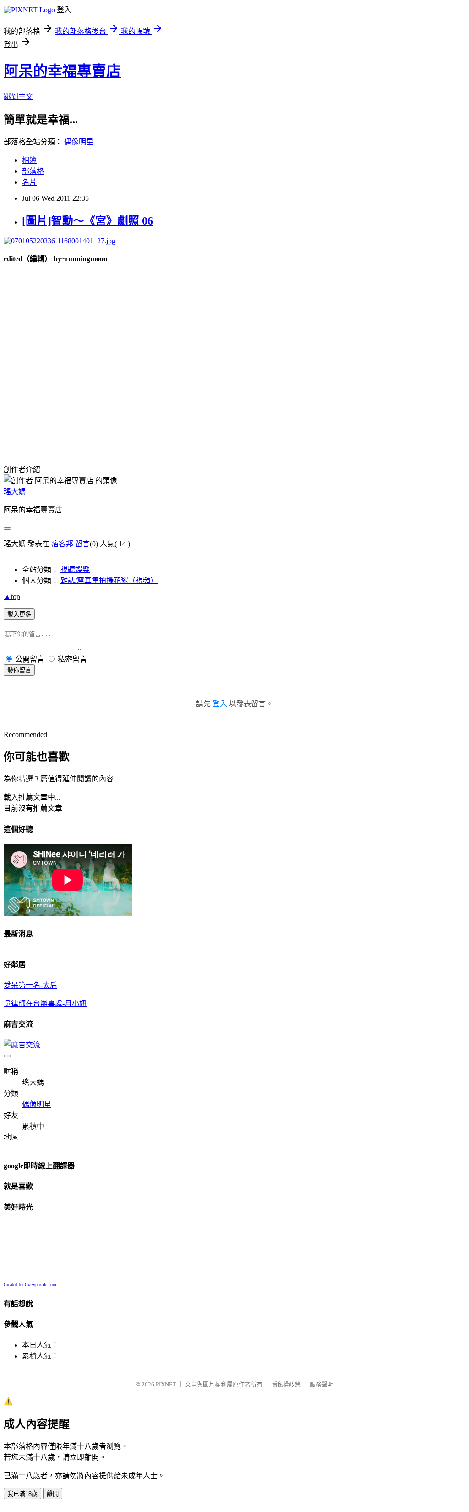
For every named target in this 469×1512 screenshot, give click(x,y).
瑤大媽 (15, 491)
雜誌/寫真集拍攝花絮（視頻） (109, 580)
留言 (82, 544)
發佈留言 (19, 670)
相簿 (29, 160)
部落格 (33, 171)
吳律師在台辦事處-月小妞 (45, 1003)
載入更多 (19, 614)
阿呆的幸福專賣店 (62, 71)
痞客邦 (62, 544)
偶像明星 (78, 142)
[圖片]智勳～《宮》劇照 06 (87, 221)
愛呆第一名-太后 (30, 985)
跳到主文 (18, 96)
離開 (53, 1493)
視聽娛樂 (75, 569)
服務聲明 (321, 1384)
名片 (29, 182)
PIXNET (166, 1384)
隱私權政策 (286, 1384)
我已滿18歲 (22, 1493)
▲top (12, 596)
